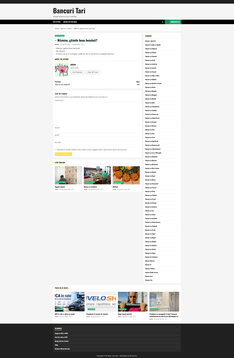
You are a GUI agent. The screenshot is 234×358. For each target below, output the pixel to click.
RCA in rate (57, 22)
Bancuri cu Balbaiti (150, 79)
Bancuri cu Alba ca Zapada (153, 45)
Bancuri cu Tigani (150, 234)
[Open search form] (162, 22)
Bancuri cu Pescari (150, 187)
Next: (138, 83)
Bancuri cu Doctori (150, 126)
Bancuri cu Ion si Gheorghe (153, 153)
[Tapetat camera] (68, 175)
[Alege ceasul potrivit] (133, 302)
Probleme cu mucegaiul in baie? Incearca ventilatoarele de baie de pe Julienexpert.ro (163, 315)
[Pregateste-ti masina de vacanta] (101, 302)
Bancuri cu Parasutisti (151, 184)
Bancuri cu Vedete (150, 249)
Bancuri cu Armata (150, 68)
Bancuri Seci (149, 276)
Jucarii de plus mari (70, 22)
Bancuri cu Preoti (150, 199)
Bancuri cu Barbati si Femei (153, 83)
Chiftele (115, 187)
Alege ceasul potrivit (125, 314)
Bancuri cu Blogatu (150, 91)
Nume (57, 128)
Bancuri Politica (150, 268)
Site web (58, 142)
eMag (56, 345)
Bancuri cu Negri (150, 176)
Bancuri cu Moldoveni (151, 164)
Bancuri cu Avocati (150, 72)
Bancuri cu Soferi (150, 214)
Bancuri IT (148, 265)
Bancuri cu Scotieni (151, 207)
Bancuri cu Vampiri (150, 241)
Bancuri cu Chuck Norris (152, 118)
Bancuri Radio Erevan (151, 272)
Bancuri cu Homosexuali (152, 145)
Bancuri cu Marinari (151, 160)
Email (57, 135)
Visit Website (77, 72)
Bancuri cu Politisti (151, 195)
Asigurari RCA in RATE (61, 333)
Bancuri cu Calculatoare (152, 106)
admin (57, 44)
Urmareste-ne (175, 22)
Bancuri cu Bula (59, 35)
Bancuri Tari (69, 10)
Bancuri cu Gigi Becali (151, 141)
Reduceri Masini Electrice (62, 349)
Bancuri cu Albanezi (151, 49)
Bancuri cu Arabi (150, 60)
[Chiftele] (126, 175)
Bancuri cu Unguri (150, 238)
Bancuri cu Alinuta (150, 52)
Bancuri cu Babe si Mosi (152, 76)
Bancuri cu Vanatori (151, 245)
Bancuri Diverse (150, 261)
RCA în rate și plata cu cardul (65, 314)
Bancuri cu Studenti (151, 226)
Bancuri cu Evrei (150, 137)
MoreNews (123, 356)
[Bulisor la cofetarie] (97, 175)
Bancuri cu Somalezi (151, 218)
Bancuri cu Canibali (151, 110)
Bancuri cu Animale (151, 56)
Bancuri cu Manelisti (151, 157)
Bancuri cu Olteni (150, 180)
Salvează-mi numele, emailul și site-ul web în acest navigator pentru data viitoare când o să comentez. (92, 150)
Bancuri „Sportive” (150, 41)
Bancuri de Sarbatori (151, 257)
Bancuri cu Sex (149, 211)
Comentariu (59, 100)
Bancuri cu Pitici (150, 191)
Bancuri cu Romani (150, 203)
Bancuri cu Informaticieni (152, 149)
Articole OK (60, 309)
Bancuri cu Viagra (150, 253)
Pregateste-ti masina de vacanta (97, 314)
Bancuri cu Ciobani (150, 122)
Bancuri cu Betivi (150, 87)
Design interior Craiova (62, 341)
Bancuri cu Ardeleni (151, 64)
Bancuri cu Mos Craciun (152, 168)
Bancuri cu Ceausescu (151, 114)
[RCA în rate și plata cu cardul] (70, 302)
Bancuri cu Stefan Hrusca (152, 222)
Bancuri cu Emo (149, 133)
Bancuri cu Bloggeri (151, 95)
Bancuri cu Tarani (150, 230)
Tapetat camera (60, 187)
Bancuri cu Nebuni (150, 172)
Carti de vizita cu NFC (61, 337)
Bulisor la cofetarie (90, 187)
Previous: (62, 83)
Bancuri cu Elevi (150, 130)
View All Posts (92, 72)
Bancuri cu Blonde (150, 99)
